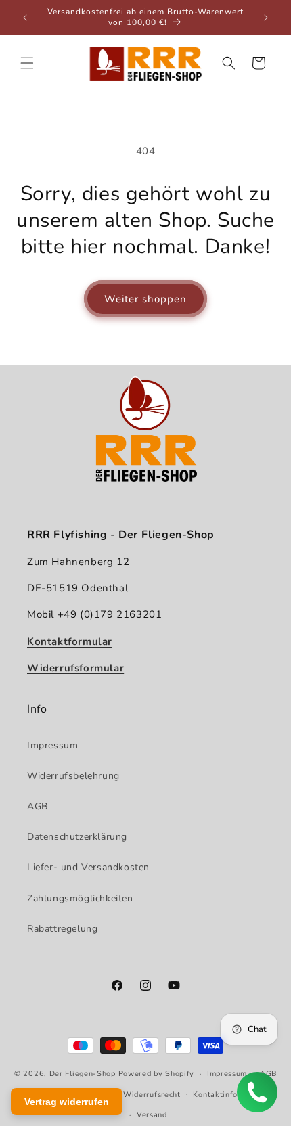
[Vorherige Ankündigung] (25, 17)
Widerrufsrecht (152, 1094)
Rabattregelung (62, 928)
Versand (152, 1115)
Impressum (52, 745)
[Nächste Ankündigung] (266, 17)
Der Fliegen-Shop (82, 1073)
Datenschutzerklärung (77, 836)
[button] (27, 63)
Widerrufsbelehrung (73, 775)
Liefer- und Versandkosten (88, 867)
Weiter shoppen (145, 299)
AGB (37, 806)
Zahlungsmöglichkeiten (80, 898)
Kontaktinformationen (234, 1094)
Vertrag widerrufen (66, 1101)
